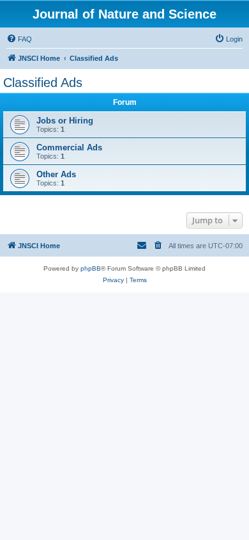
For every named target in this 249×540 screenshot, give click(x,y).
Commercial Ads (69, 147)
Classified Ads (42, 82)
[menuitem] (19, 39)
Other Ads (56, 174)
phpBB (90, 268)
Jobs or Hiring (64, 120)
